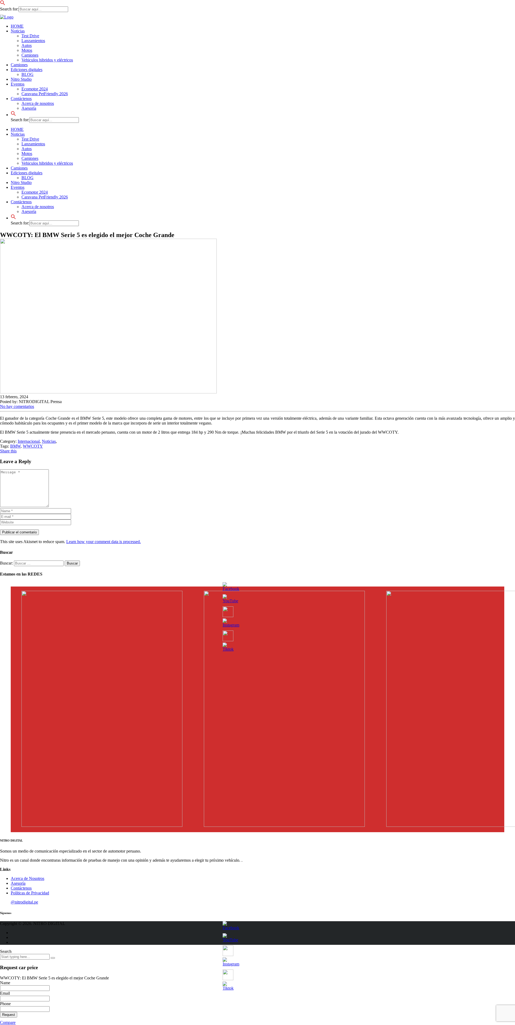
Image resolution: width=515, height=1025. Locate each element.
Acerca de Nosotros (27, 878)
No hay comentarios (17, 406)
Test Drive (30, 36)
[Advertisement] (19, 118)
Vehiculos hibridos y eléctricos (47, 60)
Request (8, 1015)
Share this (8, 451)
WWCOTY (33, 446)
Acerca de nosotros (37, 103)
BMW (15, 446)
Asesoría (28, 211)
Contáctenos (21, 202)
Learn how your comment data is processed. (103, 541)
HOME (17, 26)
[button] (2, 4)
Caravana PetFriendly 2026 (44, 93)
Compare (8, 1022)
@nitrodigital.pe (24, 902)
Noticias (18, 31)
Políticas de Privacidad (30, 893)
